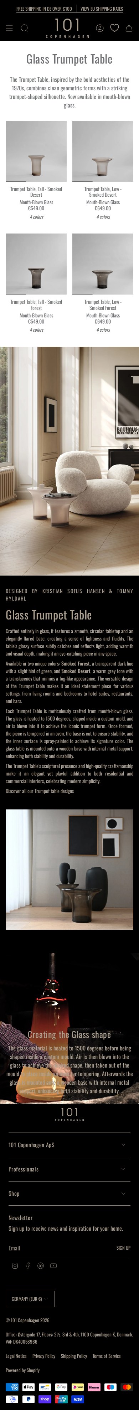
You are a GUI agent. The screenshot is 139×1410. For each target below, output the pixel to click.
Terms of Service (107, 1355)
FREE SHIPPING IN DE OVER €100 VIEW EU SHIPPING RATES (69, 8)
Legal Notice (16, 1355)
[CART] (129, 28)
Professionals (23, 1169)
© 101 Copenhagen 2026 (28, 1320)
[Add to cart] (13, 173)
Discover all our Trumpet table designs (40, 790)
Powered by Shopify (23, 1370)
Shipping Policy (74, 1355)
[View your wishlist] (114, 28)
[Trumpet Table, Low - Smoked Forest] (102, 264)
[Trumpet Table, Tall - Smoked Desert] (36, 151)
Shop (14, 1193)
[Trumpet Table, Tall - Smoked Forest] (36, 264)
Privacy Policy (43, 1355)
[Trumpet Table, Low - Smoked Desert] (102, 151)
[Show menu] (9, 28)
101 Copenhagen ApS (32, 1144)
